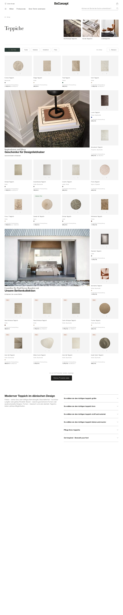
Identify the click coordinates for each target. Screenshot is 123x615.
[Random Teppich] (104, 239)
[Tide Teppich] (76, 66)
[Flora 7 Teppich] (18, 204)
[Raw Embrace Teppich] (18, 308)
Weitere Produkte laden (61, 378)
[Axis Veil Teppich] (18, 343)
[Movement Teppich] (104, 135)
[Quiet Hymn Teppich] (104, 343)
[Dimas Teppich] (76, 204)
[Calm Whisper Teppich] (76, 308)
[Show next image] (20, 74)
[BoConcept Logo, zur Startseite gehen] (61, 4)
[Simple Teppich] (18, 170)
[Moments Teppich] (104, 273)
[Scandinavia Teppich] (47, 170)
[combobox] (100, 8)
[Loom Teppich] (104, 100)
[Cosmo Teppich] (76, 170)
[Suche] (117, 8)
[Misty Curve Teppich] (47, 343)
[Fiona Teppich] (104, 170)
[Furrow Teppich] (18, 66)
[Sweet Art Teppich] (47, 204)
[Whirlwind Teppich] (104, 204)
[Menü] (5, 9)
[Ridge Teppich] (47, 66)
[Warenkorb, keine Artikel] (117, 4)
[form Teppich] (104, 66)
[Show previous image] (16, 74)
